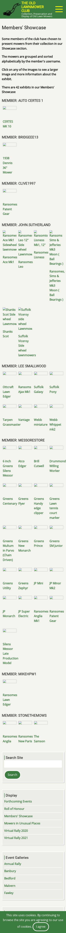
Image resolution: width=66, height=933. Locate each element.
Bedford (9, 878)
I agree (40, 927)
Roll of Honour (14, 809)
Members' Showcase (18, 816)
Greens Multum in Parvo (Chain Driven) (8, 550)
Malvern (9, 886)
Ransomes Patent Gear (10, 209)
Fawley (8, 893)
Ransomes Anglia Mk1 (41, 616)
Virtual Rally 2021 (16, 838)
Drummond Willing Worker (58, 466)
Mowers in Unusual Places (22, 823)
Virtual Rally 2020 (16, 831)
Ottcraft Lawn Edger (8, 391)
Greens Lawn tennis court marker (55, 508)
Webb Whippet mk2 (55, 424)
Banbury (10, 871)
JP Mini (38, 583)
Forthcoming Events (18, 801)
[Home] (11, 9)
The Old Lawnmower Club (32, 7)
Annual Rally (12, 864)
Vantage (24, 420)
